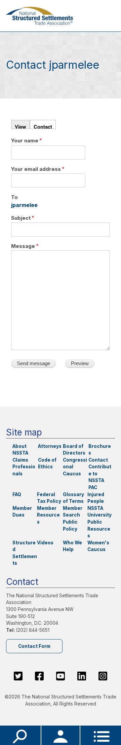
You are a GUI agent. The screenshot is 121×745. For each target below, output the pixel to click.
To (14, 197)
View (20, 126)
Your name (24, 141)
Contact (43, 126)
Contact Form (34, 646)
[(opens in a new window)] (18, 676)
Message (23, 246)
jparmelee (24, 205)
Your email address (36, 169)
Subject (21, 218)
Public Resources (98, 528)
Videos (45, 542)
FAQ (16, 494)
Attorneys (50, 446)
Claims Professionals (23, 466)
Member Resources (48, 515)
